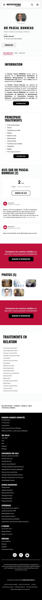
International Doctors (7, 549)
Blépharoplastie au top (8, 513)
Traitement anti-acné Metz (10, 391)
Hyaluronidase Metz (8, 370)
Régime (9, 149)
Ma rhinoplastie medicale (8, 516)
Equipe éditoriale (6, 531)
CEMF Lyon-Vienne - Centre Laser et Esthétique (15, 431)
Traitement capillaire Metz (10, 385)
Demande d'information (21, 259)
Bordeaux (4, 449)
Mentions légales (20, 587)
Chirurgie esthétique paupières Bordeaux (13, 466)
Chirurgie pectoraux (7, 495)
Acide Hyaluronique (13, 125)
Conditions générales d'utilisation (20, 589)
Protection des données (10, 584)
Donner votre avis (9, 36)
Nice (3, 443)
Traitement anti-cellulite (14, 143)
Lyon (3, 440)
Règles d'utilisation (24, 584)
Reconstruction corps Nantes (9, 472)
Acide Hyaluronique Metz (10, 348)
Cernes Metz (6, 358)
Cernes (9, 127)
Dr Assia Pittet (5, 425)
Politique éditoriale (32, 587)
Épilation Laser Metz (8, 365)
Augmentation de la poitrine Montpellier (12, 469)
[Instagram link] (15, 555)
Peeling (9, 133)
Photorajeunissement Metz (10, 380)
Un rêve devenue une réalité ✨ (10, 508)
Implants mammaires (7, 490)
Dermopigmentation (7, 498)
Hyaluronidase (11, 141)
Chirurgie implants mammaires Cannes (12, 475)
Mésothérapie (11, 138)
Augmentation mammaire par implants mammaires (15, 521)
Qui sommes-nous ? (7, 528)
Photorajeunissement (13, 151)
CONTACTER (9, 45)
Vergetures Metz (7, 375)
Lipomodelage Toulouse (8, 480)
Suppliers (4, 546)
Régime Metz (6, 378)
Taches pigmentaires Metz (10, 350)
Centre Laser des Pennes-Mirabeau (11, 428)
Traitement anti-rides (13, 130)
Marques (4, 544)
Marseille (4, 446)
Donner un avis (21, 193)
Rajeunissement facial (8, 493)
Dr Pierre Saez (5, 422)
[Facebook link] (21, 555)
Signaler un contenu (7, 534)
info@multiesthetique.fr (28, 580)
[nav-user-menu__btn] (37, 5)
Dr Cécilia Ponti (6, 420)
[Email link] (27, 555)
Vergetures (10, 146)
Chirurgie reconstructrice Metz (11, 355)
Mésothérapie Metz (8, 368)
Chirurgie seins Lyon (7, 458)
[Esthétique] (14, 5)
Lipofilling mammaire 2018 (9, 511)
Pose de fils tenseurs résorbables (10, 519)
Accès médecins (6, 541)
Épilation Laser (11, 135)
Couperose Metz (7, 388)
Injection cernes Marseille (9, 464)
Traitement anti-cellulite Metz (11, 373)
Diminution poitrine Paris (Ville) (10, 456)
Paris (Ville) (5, 438)
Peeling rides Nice (6, 461)
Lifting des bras (6, 487)
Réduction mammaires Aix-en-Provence (12, 477)
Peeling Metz (6, 363)
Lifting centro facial (7, 501)
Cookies (33, 584)
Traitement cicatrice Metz (10, 353)
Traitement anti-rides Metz (10, 360)
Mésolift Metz (7, 383)
